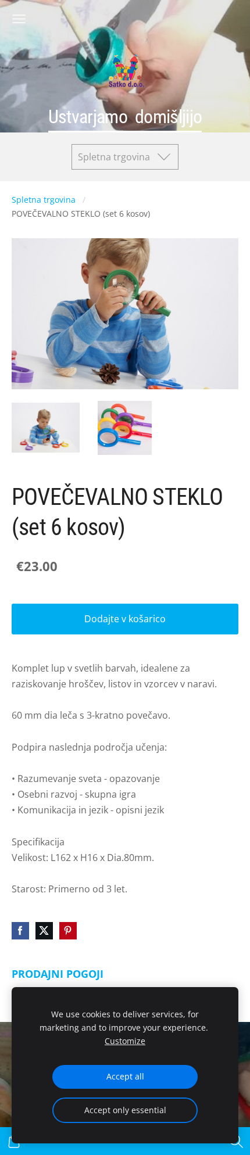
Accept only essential (125, 1109)
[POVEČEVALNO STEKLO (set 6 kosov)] (46, 428)
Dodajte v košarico (125, 618)
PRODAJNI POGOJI (57, 974)
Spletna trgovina (44, 199)
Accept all (125, 1076)
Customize (125, 1040)
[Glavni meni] (19, 19)
